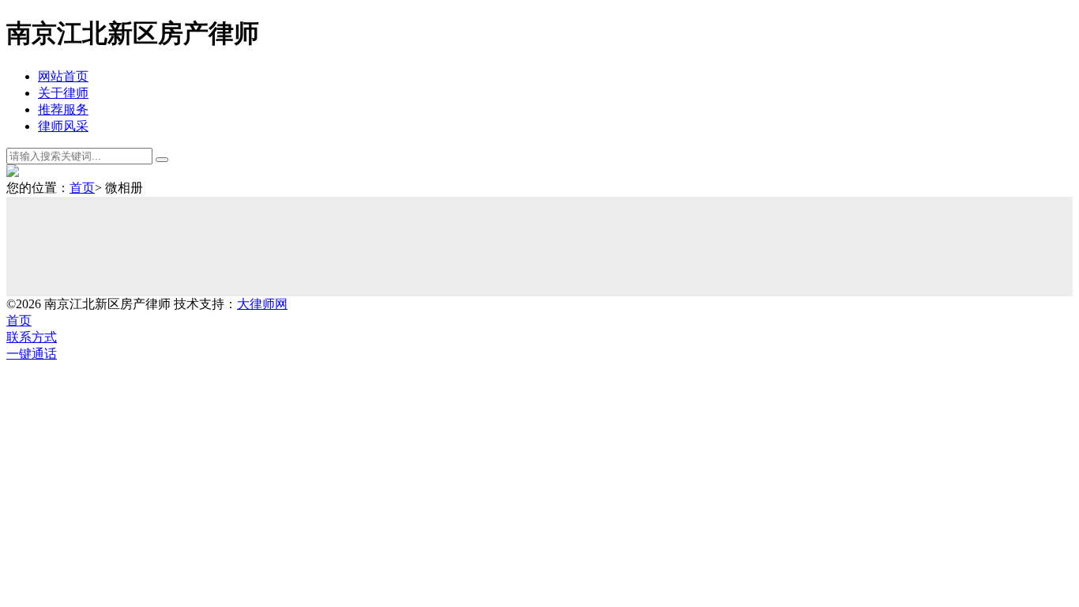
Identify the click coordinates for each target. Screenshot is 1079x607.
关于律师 (63, 93)
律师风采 (63, 126)
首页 (82, 187)
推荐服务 (63, 109)
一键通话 (31, 353)
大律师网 (262, 304)
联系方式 (31, 337)
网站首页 (63, 76)
